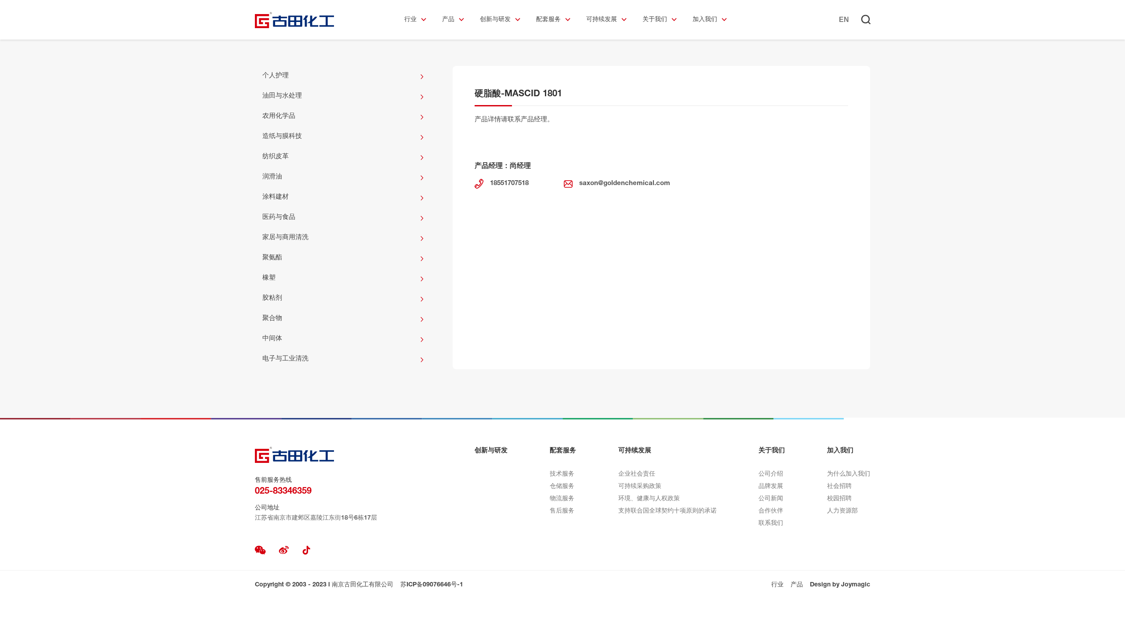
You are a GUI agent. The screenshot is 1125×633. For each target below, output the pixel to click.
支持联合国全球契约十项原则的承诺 (667, 511)
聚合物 (272, 318)
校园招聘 (839, 499)
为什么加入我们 (848, 474)
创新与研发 (495, 20)
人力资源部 (842, 511)
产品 (448, 20)
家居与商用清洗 (285, 237)
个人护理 (275, 76)
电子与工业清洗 (285, 359)
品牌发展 (770, 487)
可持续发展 (601, 20)
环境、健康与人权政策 (649, 499)
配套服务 (548, 20)
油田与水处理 (282, 96)
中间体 (272, 338)
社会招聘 (839, 487)
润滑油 (272, 177)
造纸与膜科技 (282, 136)
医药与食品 (278, 217)
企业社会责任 (636, 474)
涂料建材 (275, 197)
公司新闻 (770, 499)
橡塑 (269, 278)
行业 (410, 20)
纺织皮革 (275, 156)
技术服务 (562, 474)
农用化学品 (278, 116)
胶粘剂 (272, 298)
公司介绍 (770, 474)
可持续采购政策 (639, 487)
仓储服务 (562, 487)
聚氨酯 (272, 258)
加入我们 (705, 20)
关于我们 (654, 20)
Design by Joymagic (840, 585)
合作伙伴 (770, 511)
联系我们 (770, 523)
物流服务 (562, 499)
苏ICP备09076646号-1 (431, 585)
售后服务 (562, 511)
